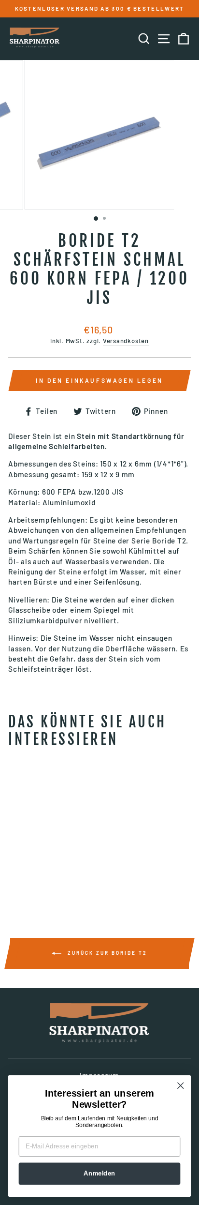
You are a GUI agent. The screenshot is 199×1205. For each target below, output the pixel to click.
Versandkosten (126, 341)
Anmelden (99, 1173)
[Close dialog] (180, 1086)
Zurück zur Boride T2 (106, 953)
